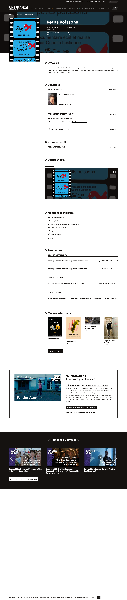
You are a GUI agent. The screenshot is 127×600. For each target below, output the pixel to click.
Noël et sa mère (54, 339)
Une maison (71, 341)
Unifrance (101, 8)
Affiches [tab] (49, 165)
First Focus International (79, 122)
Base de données (73, 8)
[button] (114, 172)
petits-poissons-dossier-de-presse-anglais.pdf (67, 269)
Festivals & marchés (60, 8)
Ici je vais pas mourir (109, 342)
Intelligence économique (88, 8)
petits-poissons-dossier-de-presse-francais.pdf (68, 261)
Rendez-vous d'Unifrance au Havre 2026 (75, 1)
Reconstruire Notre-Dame (90, 328)
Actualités (49, 8)
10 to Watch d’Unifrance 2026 (93, 1)
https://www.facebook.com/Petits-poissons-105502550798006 (74, 298)
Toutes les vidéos (31, 479)
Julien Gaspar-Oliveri (96, 385)
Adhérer (109, 8)
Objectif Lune (70, 29)
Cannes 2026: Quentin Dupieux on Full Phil (99, 470)
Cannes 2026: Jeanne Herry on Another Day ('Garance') (63, 470)
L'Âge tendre (73, 385)
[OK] (99, 597)
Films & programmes (37, 8)
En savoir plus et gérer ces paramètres (18, 598)
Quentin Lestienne (71, 27)
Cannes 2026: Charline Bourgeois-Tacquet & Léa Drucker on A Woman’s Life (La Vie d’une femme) (25, 471)
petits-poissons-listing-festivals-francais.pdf (66, 284)
